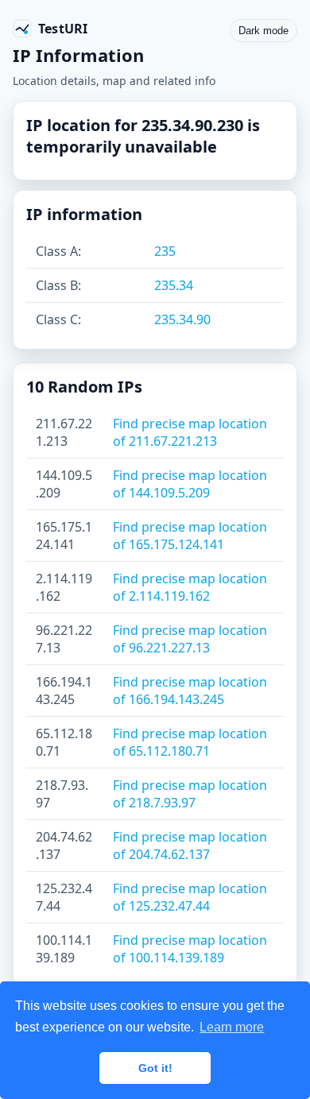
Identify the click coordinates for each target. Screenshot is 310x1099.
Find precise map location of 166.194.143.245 (190, 690)
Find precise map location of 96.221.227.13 (190, 638)
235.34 (173, 285)
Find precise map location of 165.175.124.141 (190, 535)
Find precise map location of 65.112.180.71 (190, 742)
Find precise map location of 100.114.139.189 (190, 948)
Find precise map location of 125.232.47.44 (190, 897)
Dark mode (263, 31)
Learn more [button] (232, 1027)
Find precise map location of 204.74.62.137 (190, 845)
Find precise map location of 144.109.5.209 (190, 483)
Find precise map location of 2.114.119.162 (190, 587)
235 (165, 251)
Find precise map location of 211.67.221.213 (190, 432)
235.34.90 (182, 319)
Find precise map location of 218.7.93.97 (190, 793)
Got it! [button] (155, 1068)
